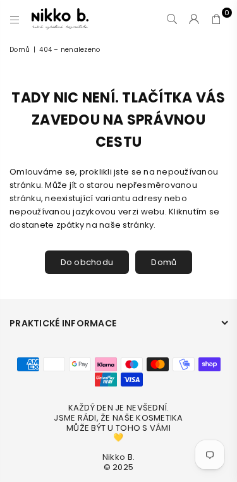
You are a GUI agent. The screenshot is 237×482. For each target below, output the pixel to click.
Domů (19, 49)
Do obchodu (87, 262)
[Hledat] (172, 18)
